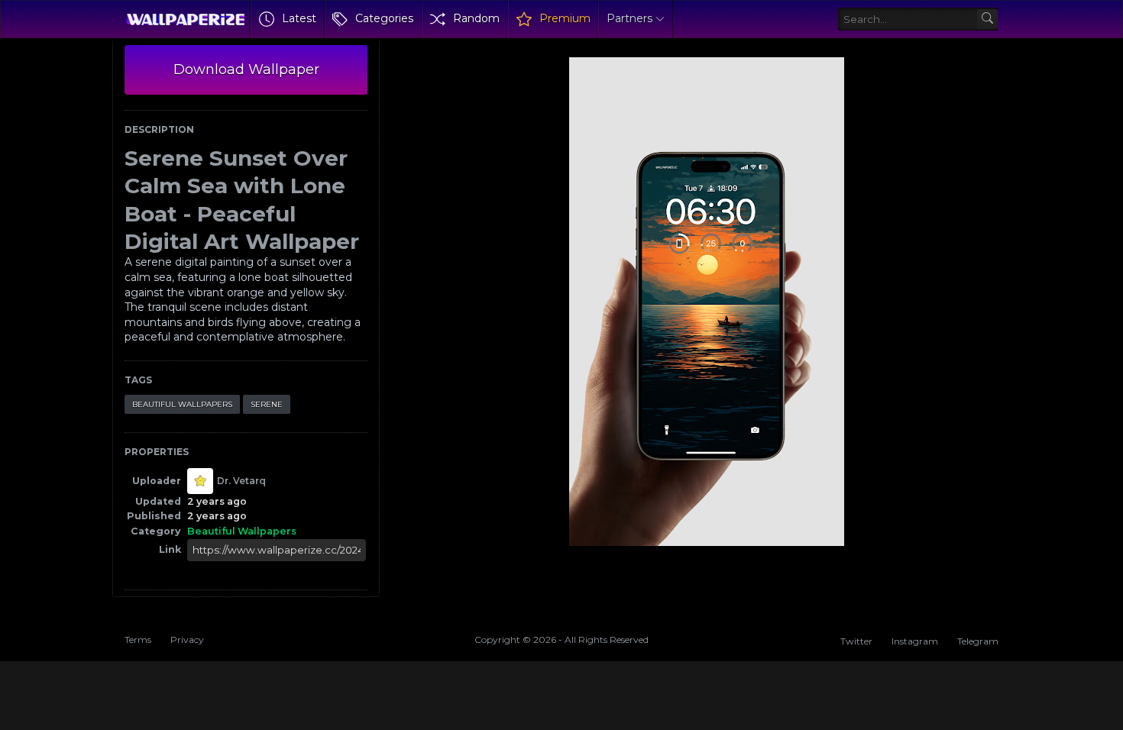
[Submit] (987, 19)
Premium (565, 18)
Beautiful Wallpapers (182, 404)
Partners (629, 18)
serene (267, 404)
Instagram (915, 641)
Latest (299, 18)
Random (476, 18)
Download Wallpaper (246, 69)
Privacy (187, 639)
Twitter (856, 641)
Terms (138, 639)
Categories (384, 18)
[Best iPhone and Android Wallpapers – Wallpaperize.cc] (185, 19)
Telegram (977, 641)
